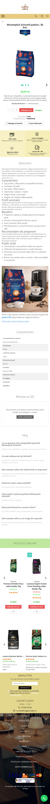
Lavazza (36, 581)
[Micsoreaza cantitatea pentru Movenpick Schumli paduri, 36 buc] (9, 110)
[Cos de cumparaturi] (41, 16)
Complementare (24, 736)
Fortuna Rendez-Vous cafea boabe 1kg (13, 585)
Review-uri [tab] (25, 397)
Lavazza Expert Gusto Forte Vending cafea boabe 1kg (37, 586)
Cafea (24, 716)
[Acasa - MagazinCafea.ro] (25, 7)
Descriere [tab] (25, 163)
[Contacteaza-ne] (36, 16)
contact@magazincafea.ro (26, 711)
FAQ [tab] (25, 436)
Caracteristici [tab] (25, 332)
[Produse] (3, 16)
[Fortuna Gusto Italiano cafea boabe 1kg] (36, 639)
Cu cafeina (6, 378)
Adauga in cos (26, 110)
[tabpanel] (25, 63)
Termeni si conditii (24, 757)
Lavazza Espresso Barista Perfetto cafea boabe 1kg (23, 656)
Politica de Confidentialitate (24, 762)
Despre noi (24, 741)
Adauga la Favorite (15, 123)
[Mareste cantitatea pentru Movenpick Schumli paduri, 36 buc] (16, 110)
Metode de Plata (24, 751)
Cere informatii (36, 123)
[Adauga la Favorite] (13, 612)
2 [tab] (25, 85)
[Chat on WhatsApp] (44, 798)
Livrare (24, 746)
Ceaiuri (24, 726)
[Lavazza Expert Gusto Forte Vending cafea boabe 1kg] (36, 566)
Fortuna (13, 581)
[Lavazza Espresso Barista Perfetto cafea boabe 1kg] (13, 639)
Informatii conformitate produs (15, 321)
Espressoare (24, 721)
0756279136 (26, 707)
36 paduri (6, 386)
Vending (24, 731)
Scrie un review (25, 417)
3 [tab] (28, 85)
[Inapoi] (1, 21)
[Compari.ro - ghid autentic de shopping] (24, 797)
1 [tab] (22, 85)
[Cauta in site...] (47, 16)
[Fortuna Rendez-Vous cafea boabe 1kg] (13, 566)
